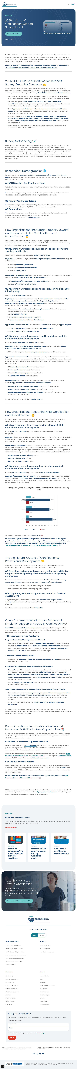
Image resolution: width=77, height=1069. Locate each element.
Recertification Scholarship (47, 952)
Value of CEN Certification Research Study (61, 851)
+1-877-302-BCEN (38, 930)
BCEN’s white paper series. (39, 758)
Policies (42, 998)
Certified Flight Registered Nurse (14, 948)
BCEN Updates (43, 988)
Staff (41, 979)
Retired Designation (45, 948)
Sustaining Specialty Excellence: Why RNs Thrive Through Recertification (31, 545)
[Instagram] (37, 1054)
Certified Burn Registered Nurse (14, 961)
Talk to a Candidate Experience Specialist (19, 901)
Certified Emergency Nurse (13, 945)
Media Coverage (44, 995)
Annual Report (43, 1001)
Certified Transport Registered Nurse (15, 952)
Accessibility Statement (48, 1047)
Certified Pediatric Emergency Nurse (15, 955)
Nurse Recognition (38, 756)
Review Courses (10, 1001)
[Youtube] (43, 1054)
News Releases (44, 992)
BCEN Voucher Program (12, 985)
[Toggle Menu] (73, 4)
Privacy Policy (40, 1033)
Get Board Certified (12, 941)
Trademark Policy (41, 1048)
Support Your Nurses (20, 756)
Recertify (42, 941)
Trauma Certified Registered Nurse (15, 958)
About (41, 972)
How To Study (9, 976)
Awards (8, 995)
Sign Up (12, 1037)
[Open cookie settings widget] (2, 1066)
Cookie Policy (66, 1047)
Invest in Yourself (10, 964)
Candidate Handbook (12, 988)
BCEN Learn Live (10, 982)
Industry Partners (44, 1004)
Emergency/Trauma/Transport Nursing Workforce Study (38, 853)
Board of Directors (44, 976)
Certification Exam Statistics (47, 985)
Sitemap (39, 1047)
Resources (9, 972)
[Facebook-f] (34, 1054)
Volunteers (42, 982)
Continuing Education (45, 945)
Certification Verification (12, 992)
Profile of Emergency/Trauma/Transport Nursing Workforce (15, 853)
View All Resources (10, 827)
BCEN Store (9, 1004)
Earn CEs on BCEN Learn (12, 979)
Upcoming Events (10, 998)
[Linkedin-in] (40, 1054)
